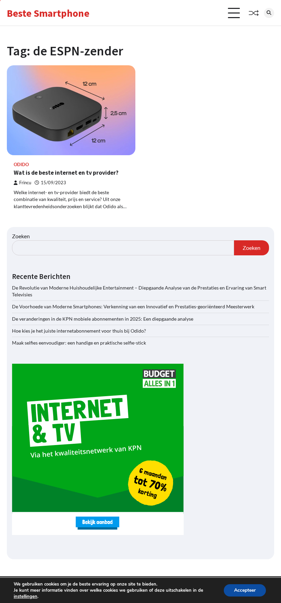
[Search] (269, 13)
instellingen (25, 596)
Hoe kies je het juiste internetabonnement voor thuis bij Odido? (79, 331)
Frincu (25, 182)
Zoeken (21, 236)
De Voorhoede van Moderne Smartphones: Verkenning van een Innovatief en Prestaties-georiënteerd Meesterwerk (133, 306)
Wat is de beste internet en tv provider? (66, 172)
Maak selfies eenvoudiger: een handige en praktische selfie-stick (79, 343)
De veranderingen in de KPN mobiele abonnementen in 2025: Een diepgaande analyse (102, 319)
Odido (21, 164)
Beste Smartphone (48, 13)
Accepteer (245, 590)
